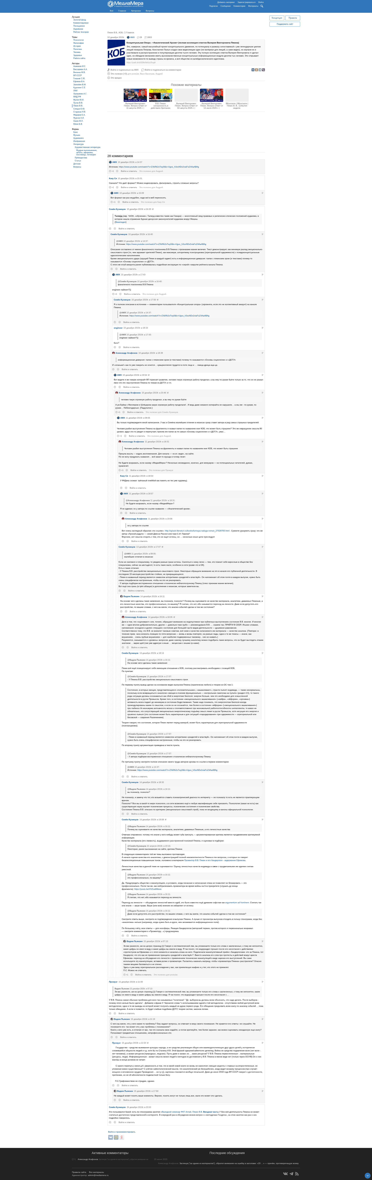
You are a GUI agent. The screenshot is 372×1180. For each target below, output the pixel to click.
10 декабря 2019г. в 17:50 (144, 300)
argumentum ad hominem (237, 902)
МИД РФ (77, 97)
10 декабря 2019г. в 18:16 (136, 328)
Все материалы (96, 1172)
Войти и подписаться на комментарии (163, 70)
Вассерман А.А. (80, 69)
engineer (118, 328)
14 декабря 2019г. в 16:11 (152, 596)
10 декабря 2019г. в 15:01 (130, 178)
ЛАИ (75, 91)
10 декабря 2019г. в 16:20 (139, 209)
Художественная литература (87, 147)
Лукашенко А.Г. (80, 94)
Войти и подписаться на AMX (124, 70)
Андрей (159, 74)
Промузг (169, 470)
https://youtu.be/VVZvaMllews (147, 889)
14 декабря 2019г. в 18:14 (152, 653)
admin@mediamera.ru (98, 1175)
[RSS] (297, 1173)
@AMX (119, 241)
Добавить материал (226, 2)
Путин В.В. (78, 103)
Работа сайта (79, 58)
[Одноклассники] (256, 69)
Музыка (76, 135)
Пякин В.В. (78, 106)
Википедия (120, 222)
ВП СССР (77, 75)
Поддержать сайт (285, 24)
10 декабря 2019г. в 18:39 (150, 353)
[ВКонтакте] (253, 69)
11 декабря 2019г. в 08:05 (138, 418)
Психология (78, 40)
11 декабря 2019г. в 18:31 (157, 441)
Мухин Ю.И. (78, 100)
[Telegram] (260, 69)
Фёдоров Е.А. (79, 115)
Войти (261, 2)
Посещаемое (79, 26)
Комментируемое (80, 23)
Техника (76, 52)
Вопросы (150, 11)
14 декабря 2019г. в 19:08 (152, 819)
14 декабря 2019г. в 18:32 (152, 782)
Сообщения (226, 6)
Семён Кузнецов (117, 209)
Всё (111, 11)
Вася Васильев (147, 74)
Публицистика (81, 158)
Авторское (136, 11)
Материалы (253, 6)
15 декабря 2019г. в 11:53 (134, 1043)
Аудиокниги (78, 138)
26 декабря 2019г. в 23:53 (139, 1107)
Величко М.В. (79, 72)
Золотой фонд (79, 20)
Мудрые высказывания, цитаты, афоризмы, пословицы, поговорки (86, 152)
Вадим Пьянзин (131, 596)
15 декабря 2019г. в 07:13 (156, 941)
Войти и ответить (129, 171)
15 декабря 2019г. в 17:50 (146, 1091)
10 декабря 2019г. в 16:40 (140, 234)
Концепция (277, 18)
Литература (78, 144)
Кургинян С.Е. (79, 87)
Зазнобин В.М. (79, 84)
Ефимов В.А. (79, 81)
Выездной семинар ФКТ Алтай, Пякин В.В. (190, 1112)
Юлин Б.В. (78, 124)
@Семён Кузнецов (127, 281)
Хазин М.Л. (78, 121)
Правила (293, 18)
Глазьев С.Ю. (79, 78)
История (77, 46)
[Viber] (263, 69)
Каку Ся (113, 178)
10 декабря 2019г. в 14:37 (130, 162)
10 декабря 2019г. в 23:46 (154, 393)
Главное (122, 11)
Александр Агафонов (126, 353)
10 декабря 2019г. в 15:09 (131, 193)
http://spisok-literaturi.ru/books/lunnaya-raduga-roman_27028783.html (197, 531)
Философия (78, 43)
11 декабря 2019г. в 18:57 (141, 493)
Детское (77, 164)
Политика (77, 49)
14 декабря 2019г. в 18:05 (160, 617)
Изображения (79, 141)
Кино (75, 132)
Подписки (213, 6)
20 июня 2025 (160, 1159)
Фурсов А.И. (78, 118)
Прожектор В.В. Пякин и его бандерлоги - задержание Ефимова (214, 860)
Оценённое (78, 29)
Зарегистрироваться (246, 2)
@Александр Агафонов (138, 500)
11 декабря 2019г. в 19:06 (160, 519)
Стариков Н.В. (79, 112)
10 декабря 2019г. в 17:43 (133, 274)
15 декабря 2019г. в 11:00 (131, 982)
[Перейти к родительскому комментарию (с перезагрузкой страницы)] (262, 193)
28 (141, 37)
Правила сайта (79, 1172)
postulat (135, 74)
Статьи (78, 161)
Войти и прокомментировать (121, 1132)
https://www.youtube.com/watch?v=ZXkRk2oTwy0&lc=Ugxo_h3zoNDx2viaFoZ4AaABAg (159, 167)
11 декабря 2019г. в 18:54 (141, 476)
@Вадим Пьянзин (136, 660)
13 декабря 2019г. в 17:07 (148, 547)
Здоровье (77, 55)
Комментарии (239, 6)
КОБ (121, 32)
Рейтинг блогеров (81, 32)
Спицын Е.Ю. (79, 109)
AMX (132, 37)
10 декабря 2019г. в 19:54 (135, 375)
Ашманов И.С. (79, 66)
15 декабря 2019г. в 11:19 (143, 1019)
